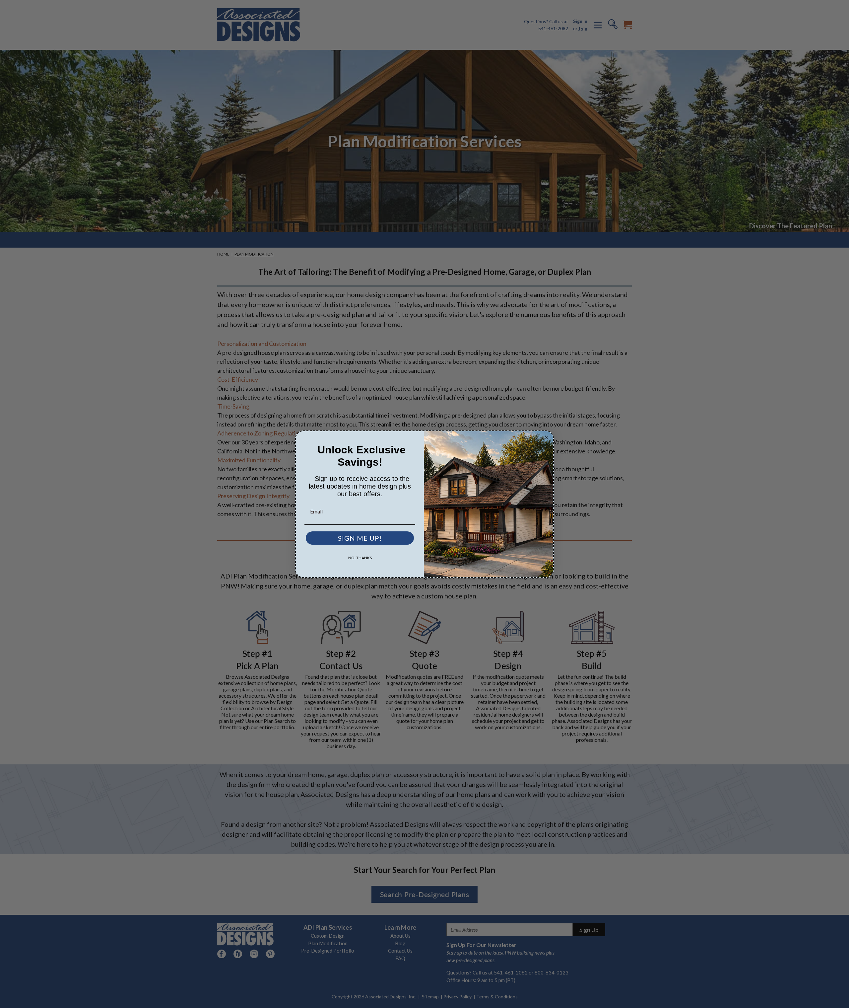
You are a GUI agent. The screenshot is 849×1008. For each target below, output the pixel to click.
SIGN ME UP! (360, 538)
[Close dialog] (547, 438)
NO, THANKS (360, 557)
